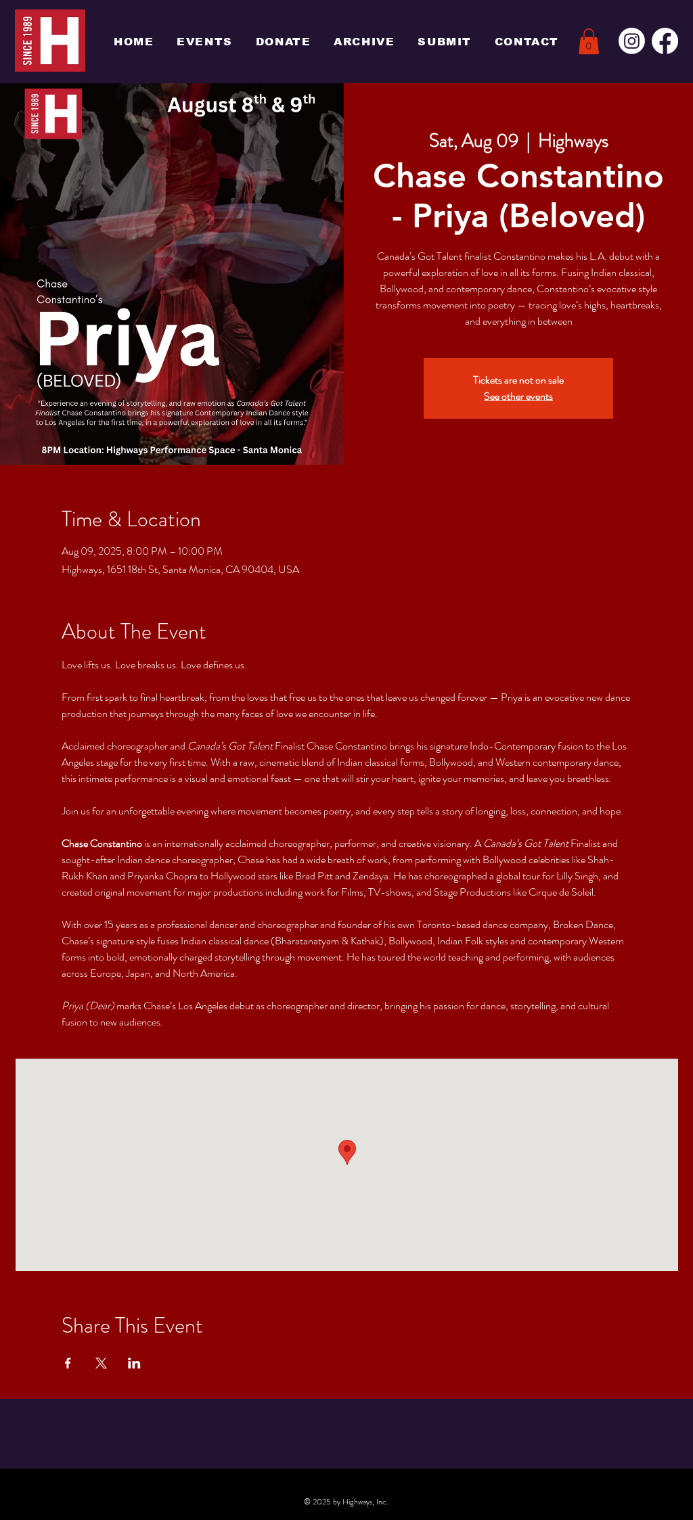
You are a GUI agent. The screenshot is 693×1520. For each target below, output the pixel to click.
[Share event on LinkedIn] (134, 1363)
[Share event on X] (101, 1363)
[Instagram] (632, 41)
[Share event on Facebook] (68, 1363)
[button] (589, 41)
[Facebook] (665, 41)
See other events (518, 396)
